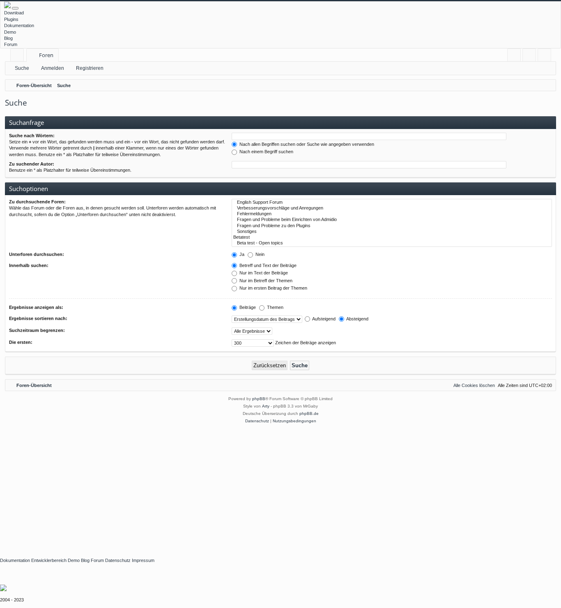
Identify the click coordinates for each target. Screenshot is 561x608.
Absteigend (356, 318)
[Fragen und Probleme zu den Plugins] (391, 226)
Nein (259, 254)
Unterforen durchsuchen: (36, 254)
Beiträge (247, 307)
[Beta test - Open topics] (391, 243)
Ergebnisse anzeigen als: (36, 307)
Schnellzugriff (18, 56)
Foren (46, 55)
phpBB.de (309, 413)
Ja (241, 254)
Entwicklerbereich (49, 560)
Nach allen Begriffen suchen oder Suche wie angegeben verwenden (306, 144)
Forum (10, 44)
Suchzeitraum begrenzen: (37, 330)
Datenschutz (118, 560)
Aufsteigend (323, 318)
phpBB (258, 398)
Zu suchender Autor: (31, 163)
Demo (10, 32)
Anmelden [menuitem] (531, 56)
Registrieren (89, 68)
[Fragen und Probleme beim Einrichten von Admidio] (391, 220)
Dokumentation (19, 25)
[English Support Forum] (391, 202)
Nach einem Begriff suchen (265, 151)
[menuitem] (514, 55)
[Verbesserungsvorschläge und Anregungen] (391, 208)
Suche (22, 68)
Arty (265, 406)
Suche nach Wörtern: (32, 135)
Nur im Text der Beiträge (263, 272)
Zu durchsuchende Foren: (37, 201)
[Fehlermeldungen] (391, 214)
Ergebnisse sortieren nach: (38, 318)
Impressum (143, 560)
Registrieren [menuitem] (546, 56)
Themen (274, 307)
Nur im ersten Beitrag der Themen (272, 288)
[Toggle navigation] (15, 8)
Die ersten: (20, 342)
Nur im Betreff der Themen (265, 280)
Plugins (11, 19)
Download (14, 12)
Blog (8, 38)
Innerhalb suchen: (28, 265)
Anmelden (52, 68)
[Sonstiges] (391, 232)
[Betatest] (391, 237)
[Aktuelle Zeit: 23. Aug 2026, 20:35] (547, 85)
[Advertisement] (246, 486)
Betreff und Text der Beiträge (267, 265)
